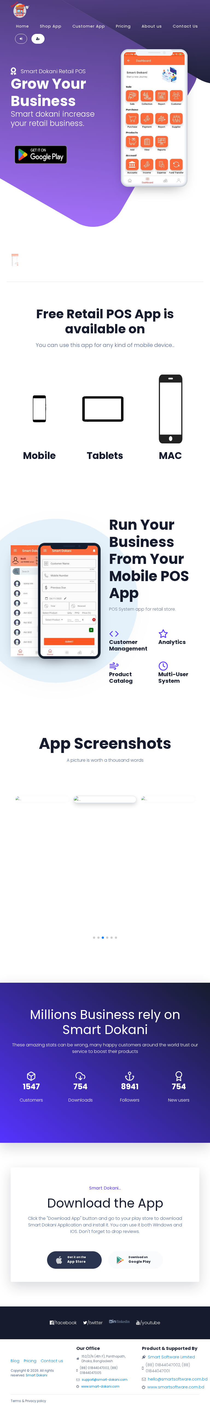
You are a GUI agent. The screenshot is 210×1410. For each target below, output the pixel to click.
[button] (94, 938)
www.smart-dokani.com (100, 1386)
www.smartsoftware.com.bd (175, 1387)
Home (22, 26)
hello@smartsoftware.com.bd (178, 1379)
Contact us (52, 1361)
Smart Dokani (36, 1375)
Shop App (51, 26)
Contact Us (185, 26)
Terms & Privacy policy (28, 1401)
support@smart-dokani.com (104, 1379)
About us (152, 26)
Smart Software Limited (171, 1357)
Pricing (123, 26)
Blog (15, 1361)
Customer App (88, 26)
